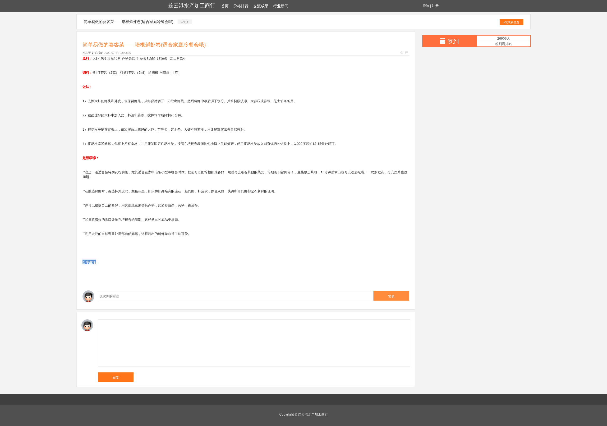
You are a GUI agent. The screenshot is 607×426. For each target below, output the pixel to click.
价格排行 (240, 6)
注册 (435, 6)
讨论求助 (97, 52)
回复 (115, 377)
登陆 (426, 6)
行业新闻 (280, 6)
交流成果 (260, 6)
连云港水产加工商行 (191, 6)
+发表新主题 (511, 22)
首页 (225, 6)
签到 (453, 41)
